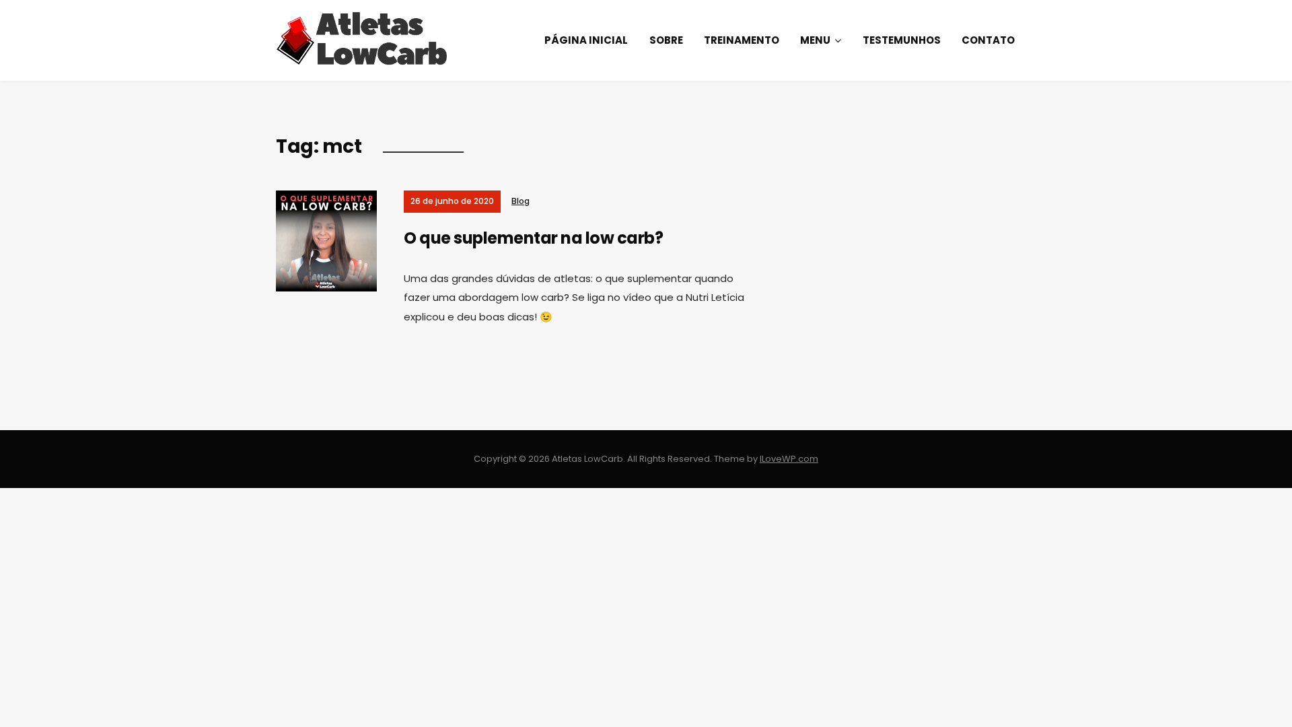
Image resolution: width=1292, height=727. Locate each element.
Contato (988, 40)
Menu (815, 40)
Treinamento (741, 40)
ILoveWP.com (789, 458)
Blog (520, 201)
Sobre (666, 40)
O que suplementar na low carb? (533, 238)
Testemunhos (902, 40)
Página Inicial (586, 40)
